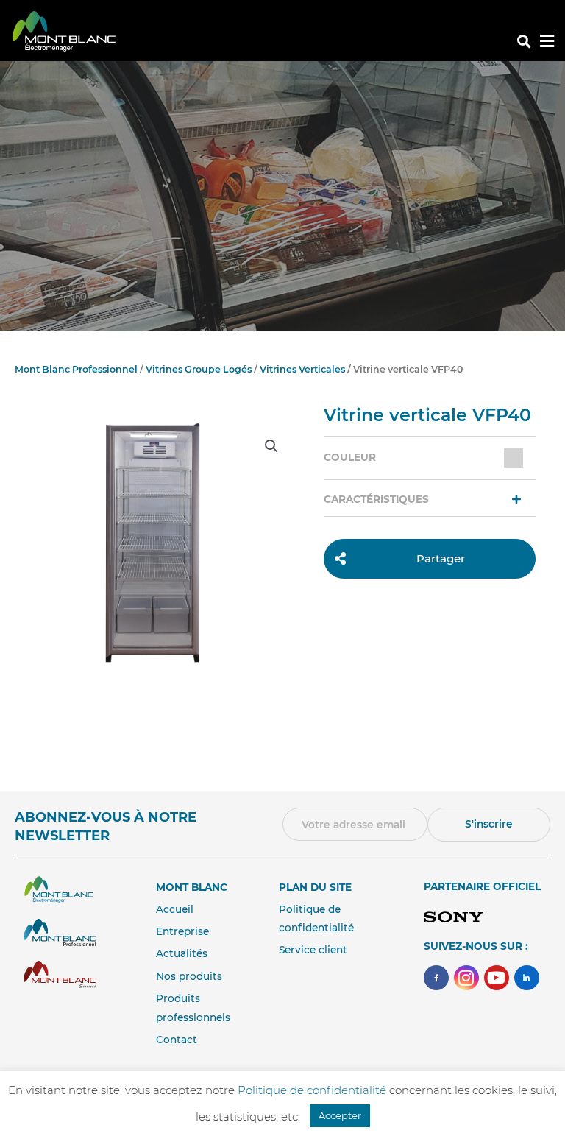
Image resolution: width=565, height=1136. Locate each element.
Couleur (350, 457)
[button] (523, 41)
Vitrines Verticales (302, 369)
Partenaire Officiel (482, 886)
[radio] (513, 458)
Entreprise (182, 931)
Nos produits (189, 976)
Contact (176, 1039)
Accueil (174, 909)
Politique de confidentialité (313, 1090)
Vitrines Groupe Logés (199, 369)
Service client (313, 950)
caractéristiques (376, 499)
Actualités (181, 953)
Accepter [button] (340, 1115)
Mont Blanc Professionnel (76, 369)
